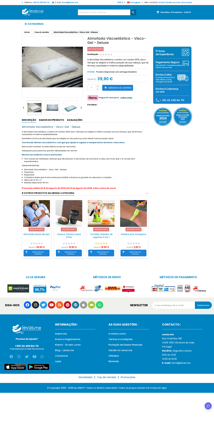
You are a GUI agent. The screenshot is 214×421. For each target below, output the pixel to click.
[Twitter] (43, 305)
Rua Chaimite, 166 (172, 338)
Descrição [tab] (29, 120)
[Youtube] (51, 305)
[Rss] (59, 305)
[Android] (91, 305)
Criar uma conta (183, 2)
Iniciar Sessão (165, 2)
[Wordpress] (75, 305)
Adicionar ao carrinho (117, 87)
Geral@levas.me (70, 2)
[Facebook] (27, 305)
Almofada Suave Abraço (36, 234)
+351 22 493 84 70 (40, 2)
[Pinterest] (67, 305)
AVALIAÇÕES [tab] (74, 120)
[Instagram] (35, 305)
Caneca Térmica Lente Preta (69, 236)
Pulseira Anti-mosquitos (133, 234)
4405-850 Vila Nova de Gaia (178, 342)
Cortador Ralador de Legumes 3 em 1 (101, 236)
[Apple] (83, 305)
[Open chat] (208, 405)
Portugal (167, 346)
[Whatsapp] (99, 305)
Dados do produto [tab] (51, 120)
